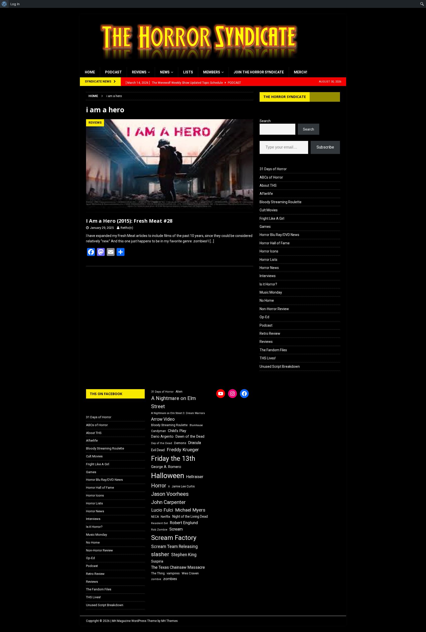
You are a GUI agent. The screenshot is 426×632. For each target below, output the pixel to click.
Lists (188, 72)
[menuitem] (4, 4)
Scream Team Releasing (174, 546)
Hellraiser (194, 476)
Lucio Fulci (162, 510)
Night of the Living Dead (190, 516)
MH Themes (169, 621)
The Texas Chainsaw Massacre (178, 567)
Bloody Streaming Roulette (281, 202)
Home (90, 72)
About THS (268, 185)
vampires (173, 573)
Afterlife (266, 194)
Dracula (194, 442)
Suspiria (157, 561)
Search (265, 121)
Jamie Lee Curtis (183, 486)
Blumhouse (196, 425)
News (165, 72)
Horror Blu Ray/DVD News (279, 235)
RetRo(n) (127, 228)
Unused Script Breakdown (280, 366)
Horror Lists (268, 260)
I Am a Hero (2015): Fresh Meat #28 (129, 220)
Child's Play (177, 431)
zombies (170, 579)
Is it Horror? (268, 284)
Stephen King (183, 554)
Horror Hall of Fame (275, 243)
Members (211, 72)
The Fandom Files (273, 350)
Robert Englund (184, 522)
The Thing (158, 573)
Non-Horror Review (274, 309)
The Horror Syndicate (284, 96)
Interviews (268, 276)
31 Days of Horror (273, 169)
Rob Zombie (159, 529)
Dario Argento (162, 436)
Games (265, 227)
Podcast (113, 72)
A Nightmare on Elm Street (173, 402)
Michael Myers (190, 510)
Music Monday (271, 292)
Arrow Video (163, 419)
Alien (179, 391)
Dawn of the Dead (190, 436)
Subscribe (325, 147)
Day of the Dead (161, 443)
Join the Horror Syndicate (259, 72)
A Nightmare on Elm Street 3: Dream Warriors (178, 413)
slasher (160, 554)
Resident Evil (159, 523)
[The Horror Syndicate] (197, 64)
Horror (158, 485)
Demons (180, 443)
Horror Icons (269, 251)
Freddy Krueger (183, 449)
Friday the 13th (173, 459)
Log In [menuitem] (15, 4)
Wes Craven (190, 573)
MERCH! (300, 72)
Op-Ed (264, 317)
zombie (156, 579)
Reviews (139, 72)
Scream (176, 529)
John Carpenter (168, 502)
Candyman (158, 431)
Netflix (165, 516)
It (169, 486)
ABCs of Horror (271, 177)
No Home (267, 300)
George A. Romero (166, 467)
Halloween (167, 475)
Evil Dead (158, 450)
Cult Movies (269, 210)
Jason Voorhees (170, 494)
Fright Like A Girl (272, 218)
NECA (155, 516)
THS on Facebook (106, 393)
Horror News (269, 268)
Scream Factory (173, 537)
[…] (212, 241)
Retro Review (270, 333)
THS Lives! (268, 358)
